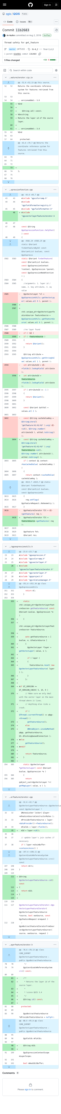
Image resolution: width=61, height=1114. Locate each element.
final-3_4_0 (48, 49)
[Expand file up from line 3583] (10, 244)
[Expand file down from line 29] (9, 583)
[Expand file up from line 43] (10, 195)
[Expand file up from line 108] (9, 855)
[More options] (55, 77)
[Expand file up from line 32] (9, 805)
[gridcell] (30, 82)
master (12, 49)
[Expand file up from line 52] (8, 82)
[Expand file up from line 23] (9, 551)
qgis (8, 13)
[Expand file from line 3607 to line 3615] (10, 487)
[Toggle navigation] (4, 4)
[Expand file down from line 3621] (10, 539)
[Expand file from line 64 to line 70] (8, 148)
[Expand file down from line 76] (8, 182)
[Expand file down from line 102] (9, 1067)
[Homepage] (30, 4)
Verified (46, 35)
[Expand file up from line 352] (9, 587)
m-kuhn (11, 35)
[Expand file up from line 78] (9, 955)
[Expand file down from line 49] (10, 241)
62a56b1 (17, 54)
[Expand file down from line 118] (9, 937)
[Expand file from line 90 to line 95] (9, 1026)
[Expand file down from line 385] (9, 789)
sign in (28, 1089)
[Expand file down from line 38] (9, 852)
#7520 (21, 49)
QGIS (16, 13)
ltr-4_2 (35, 49)
